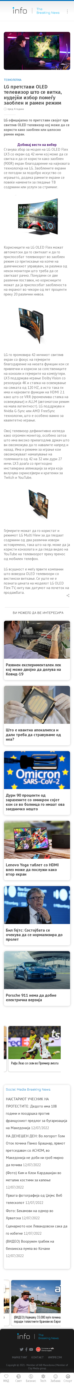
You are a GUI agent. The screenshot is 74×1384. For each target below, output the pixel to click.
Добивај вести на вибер (37, 144)
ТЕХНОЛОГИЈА (12, 80)
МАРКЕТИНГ (19, 1357)
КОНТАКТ (37, 1357)
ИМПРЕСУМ (55, 1357)
